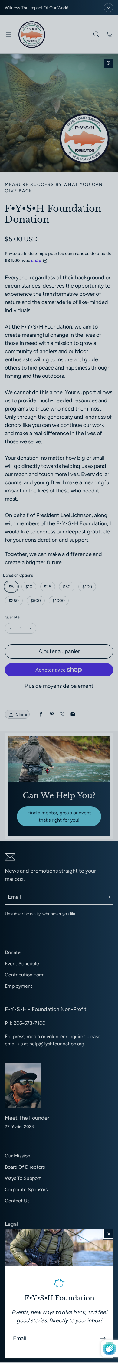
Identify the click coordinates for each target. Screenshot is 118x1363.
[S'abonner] (103, 1338)
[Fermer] (108, 1233)
